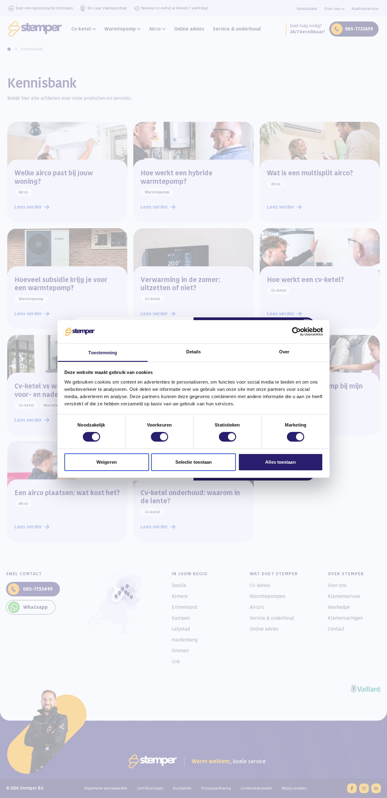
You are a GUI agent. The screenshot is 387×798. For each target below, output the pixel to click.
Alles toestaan (280, 462)
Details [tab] (193, 351)
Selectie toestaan (193, 462)
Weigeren (106, 462)
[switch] (159, 437)
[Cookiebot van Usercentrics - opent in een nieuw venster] (296, 331)
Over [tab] (284, 351)
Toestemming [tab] (102, 352)
